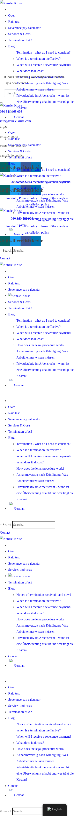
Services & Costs (19, 34)
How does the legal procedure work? (40, 77)
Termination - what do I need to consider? (43, 52)
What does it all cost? (30, 71)
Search (7, 250)
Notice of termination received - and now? (43, 594)
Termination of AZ (20, 40)
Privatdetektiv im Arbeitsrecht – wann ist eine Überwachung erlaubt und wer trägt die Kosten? (45, 102)
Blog (11, 46)
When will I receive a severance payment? (43, 64)
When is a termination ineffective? (38, 58)
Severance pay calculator (24, 28)
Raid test (14, 21)
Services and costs (20, 569)
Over (11, 15)
